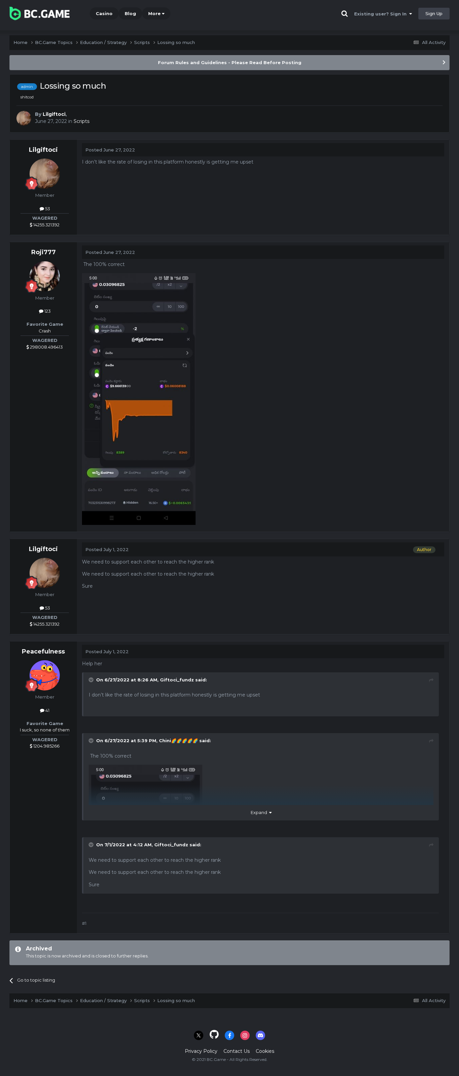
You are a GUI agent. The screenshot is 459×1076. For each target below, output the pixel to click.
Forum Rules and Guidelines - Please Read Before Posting (229, 62)
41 (46, 710)
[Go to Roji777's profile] (45, 276)
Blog (130, 13)
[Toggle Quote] (92, 679)
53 (47, 208)
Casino (104, 13)
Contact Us (236, 1051)
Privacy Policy (201, 1051)
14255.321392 (45, 224)
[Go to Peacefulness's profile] (45, 675)
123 (47, 311)
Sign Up (434, 13)
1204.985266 (45, 746)
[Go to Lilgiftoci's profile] (23, 118)
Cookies (265, 1051)
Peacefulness (43, 651)
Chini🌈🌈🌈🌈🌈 (178, 740)
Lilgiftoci (54, 114)
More (154, 13)
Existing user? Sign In (381, 13)
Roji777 (43, 252)
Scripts (81, 121)
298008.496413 (46, 347)
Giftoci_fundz (177, 679)
